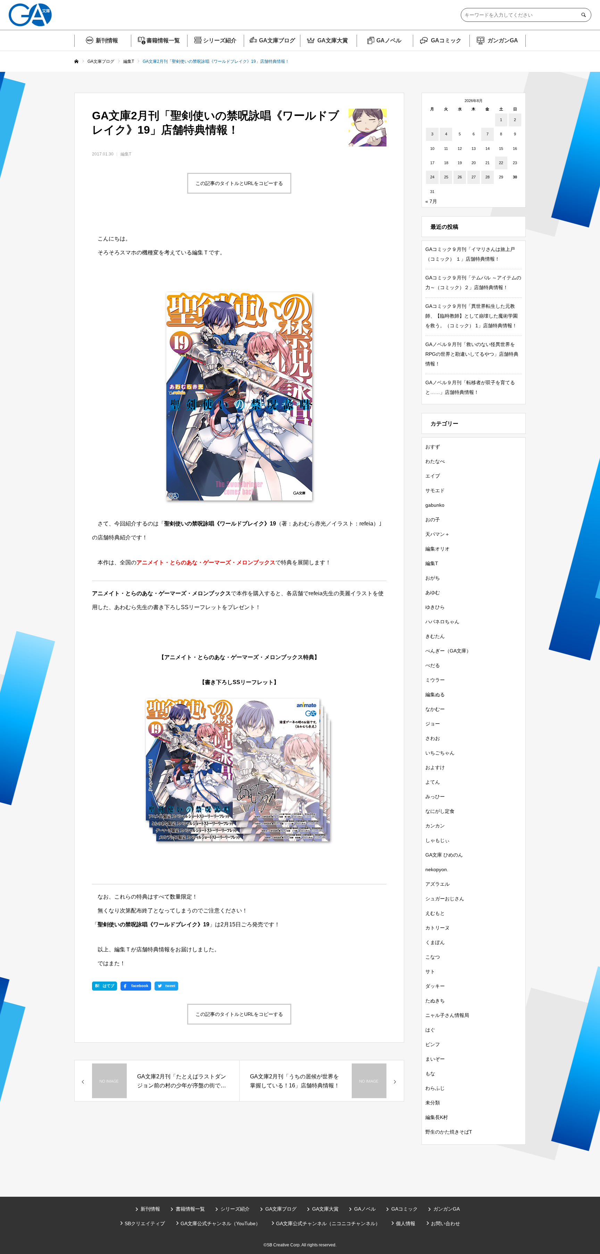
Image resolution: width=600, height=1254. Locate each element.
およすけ (435, 767)
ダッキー (435, 986)
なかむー (435, 709)
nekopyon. (436, 869)
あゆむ (432, 592)
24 (432, 177)
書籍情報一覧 (163, 40)
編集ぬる (435, 694)
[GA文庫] (30, 14)
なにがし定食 (440, 811)
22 (501, 163)
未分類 (432, 1102)
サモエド (435, 490)
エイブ (432, 476)
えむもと (435, 913)
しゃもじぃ (437, 840)
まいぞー (435, 1059)
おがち (432, 578)
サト (430, 971)
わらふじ (435, 1088)
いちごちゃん (440, 753)
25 (446, 177)
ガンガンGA (503, 40)
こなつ (432, 957)
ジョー (432, 723)
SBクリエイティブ (145, 1223)
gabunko (434, 505)
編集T (125, 154)
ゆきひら (435, 607)
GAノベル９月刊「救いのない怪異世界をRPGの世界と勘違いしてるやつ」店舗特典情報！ (471, 354)
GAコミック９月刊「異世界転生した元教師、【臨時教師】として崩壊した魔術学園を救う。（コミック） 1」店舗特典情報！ (471, 315)
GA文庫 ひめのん (444, 855)
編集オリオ (437, 549)
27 (474, 177)
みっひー (435, 796)
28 (487, 177)
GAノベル (388, 40)
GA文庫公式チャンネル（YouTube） (220, 1223)
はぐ (430, 1030)
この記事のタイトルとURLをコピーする (239, 183)
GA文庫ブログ (277, 40)
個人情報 (405, 1223)
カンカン (435, 825)
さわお (432, 738)
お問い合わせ (445, 1223)
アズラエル (437, 884)
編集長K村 (436, 1117)
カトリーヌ (437, 928)
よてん (432, 782)
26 (460, 177)
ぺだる (432, 665)
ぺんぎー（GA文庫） (448, 651)
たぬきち (435, 1000)
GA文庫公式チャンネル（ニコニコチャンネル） (328, 1223)
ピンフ (432, 1044)
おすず (432, 446)
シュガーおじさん (444, 898)
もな (430, 1073)
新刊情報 (107, 40)
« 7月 (431, 201)
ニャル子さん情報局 (447, 1015)
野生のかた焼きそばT (448, 1132)
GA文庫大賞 (332, 40)
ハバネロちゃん (442, 621)
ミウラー (435, 680)
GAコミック (446, 40)
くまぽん (435, 942)
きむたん (435, 636)
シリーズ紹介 (219, 40)
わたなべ (435, 461)
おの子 (432, 519)
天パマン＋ (437, 534)
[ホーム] (76, 61)
